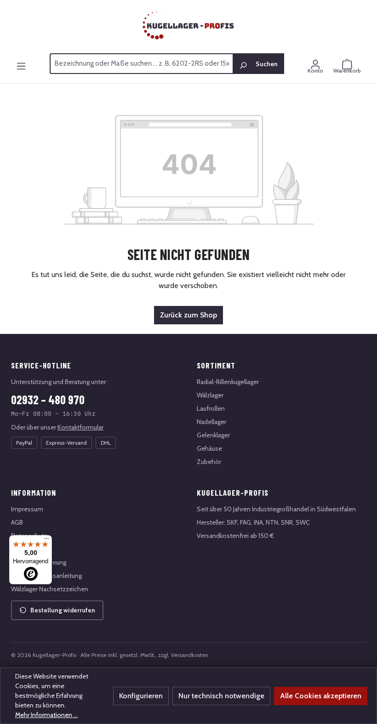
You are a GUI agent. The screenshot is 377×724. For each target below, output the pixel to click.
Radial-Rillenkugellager (228, 382)
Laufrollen (211, 408)
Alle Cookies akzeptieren (320, 695)
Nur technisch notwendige (221, 695)
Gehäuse (209, 448)
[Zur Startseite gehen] (188, 25)
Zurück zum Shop (188, 315)
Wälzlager (210, 395)
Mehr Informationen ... (46, 715)
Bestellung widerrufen (62, 610)
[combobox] (141, 63)
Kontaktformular (80, 427)
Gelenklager (213, 435)
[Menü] (21, 62)
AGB (17, 522)
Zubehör (209, 462)
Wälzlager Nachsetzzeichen (49, 589)
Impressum (27, 509)
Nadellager (211, 422)
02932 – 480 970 (48, 399)
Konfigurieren (141, 695)
